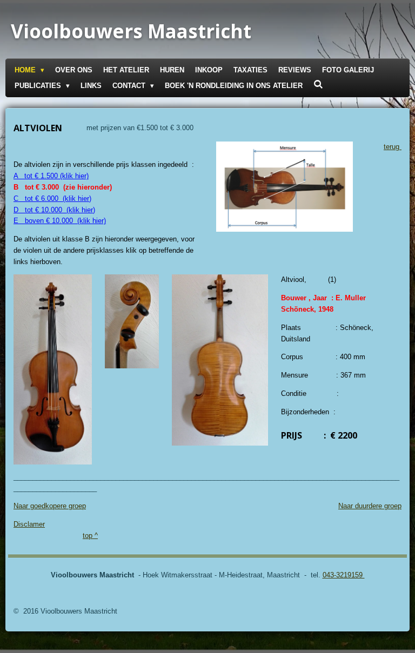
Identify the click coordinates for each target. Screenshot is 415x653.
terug (392, 147)
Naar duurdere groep (369, 506)
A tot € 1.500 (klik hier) (51, 176)
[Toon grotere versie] (53, 369)
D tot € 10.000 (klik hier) (54, 210)
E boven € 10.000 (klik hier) (60, 221)
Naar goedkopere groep (50, 506)
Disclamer (29, 524)
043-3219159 (344, 575)
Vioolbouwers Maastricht (131, 31)
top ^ (90, 535)
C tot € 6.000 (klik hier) (52, 198)
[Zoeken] (318, 84)
